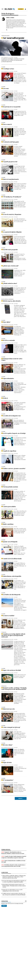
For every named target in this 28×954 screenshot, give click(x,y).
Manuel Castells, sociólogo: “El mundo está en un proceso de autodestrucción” (14, 688)
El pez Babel (6, 322)
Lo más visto (4, 872)
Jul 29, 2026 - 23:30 (12, 71)
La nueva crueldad (8, 615)
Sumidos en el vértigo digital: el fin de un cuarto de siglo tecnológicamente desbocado (13, 636)
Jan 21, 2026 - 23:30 (12, 578)
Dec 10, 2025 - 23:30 (12, 729)
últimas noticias (5, 849)
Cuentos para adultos (9, 506)
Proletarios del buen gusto (11, 142)
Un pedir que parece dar (10, 161)
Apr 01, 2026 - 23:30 (13, 400)
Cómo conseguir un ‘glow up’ (11, 727)
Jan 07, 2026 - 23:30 (12, 618)
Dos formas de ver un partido (11, 107)
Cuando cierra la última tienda (12, 558)
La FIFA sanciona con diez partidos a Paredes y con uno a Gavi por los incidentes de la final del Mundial (14, 894)
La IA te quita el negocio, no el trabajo (14, 433)
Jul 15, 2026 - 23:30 (12, 109)
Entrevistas (3, 686)
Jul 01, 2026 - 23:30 (12, 144)
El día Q (5, 398)
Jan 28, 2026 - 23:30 (12, 561)
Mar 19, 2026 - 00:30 (13, 435)
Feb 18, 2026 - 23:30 (12, 509)
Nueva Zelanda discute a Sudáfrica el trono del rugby (13, 861)
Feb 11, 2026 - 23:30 (12, 526)
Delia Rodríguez (7, 14)
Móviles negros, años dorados (12, 301)
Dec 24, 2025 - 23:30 (12, 672)
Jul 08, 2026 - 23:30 (12, 126)
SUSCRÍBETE (20, 9)
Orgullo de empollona (9, 451)
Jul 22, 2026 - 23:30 (12, 91)
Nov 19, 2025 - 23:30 (12, 782)
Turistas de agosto (5, 35)
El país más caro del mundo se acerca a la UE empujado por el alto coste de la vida (12, 890)
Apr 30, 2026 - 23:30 (13, 303)
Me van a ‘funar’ (8, 745)
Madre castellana (8, 524)
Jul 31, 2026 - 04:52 (12, 57)
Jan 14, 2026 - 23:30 (12, 597)
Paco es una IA (7, 124)
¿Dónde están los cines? (10, 283)
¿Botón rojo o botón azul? (10, 266)
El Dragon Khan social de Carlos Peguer (11, 359)
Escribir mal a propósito (10, 249)
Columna (3, 86)
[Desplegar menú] (2, 9)
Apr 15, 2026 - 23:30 (12, 362)
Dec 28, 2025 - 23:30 (12, 639)
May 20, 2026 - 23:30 (13, 252)
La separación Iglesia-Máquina (12, 232)
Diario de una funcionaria (11, 179)
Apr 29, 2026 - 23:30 (12, 324)
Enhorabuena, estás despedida (12, 576)
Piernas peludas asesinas (10, 487)
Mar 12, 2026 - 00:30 (13, 453)
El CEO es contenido (9, 340)
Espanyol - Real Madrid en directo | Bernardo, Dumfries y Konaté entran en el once (12, 852)
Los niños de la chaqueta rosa (12, 415)
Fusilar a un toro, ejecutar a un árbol (14, 468)
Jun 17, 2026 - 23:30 (12, 181)
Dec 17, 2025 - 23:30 (12, 711)
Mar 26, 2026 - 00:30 (13, 418)
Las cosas (6, 88)
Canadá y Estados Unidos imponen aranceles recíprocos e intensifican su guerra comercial (13, 857)
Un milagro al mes (8, 69)
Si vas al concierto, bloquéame (12, 214)
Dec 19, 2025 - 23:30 (12, 691)
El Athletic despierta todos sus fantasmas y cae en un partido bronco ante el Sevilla (13, 865)
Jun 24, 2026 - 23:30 (13, 164)
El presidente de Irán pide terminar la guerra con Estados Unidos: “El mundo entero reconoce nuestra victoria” (14, 886)
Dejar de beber (7, 762)
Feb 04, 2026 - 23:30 (12, 544)
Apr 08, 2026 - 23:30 (13, 381)
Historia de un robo (9, 709)
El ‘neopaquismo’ (8, 780)
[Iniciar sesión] (25, 9)
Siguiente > (20, 798)
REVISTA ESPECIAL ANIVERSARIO (7, 299)
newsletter (4, 901)
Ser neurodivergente (13, 38)
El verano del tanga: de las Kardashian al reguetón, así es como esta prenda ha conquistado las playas (14, 881)
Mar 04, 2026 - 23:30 (13, 471)
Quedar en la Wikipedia (10, 541)
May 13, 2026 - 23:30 (12, 268)
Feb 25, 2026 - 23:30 (12, 489)
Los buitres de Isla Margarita (11, 594)
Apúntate (4, 905)
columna (3, 320)
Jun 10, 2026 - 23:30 (12, 199)
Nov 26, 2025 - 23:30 (13, 765)
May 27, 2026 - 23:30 (12, 234)
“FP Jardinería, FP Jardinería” (12, 197)
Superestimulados (8, 378)
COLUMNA (3, 212)
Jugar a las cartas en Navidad (12, 670)
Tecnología (3, 632)
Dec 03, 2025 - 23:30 (12, 747)
